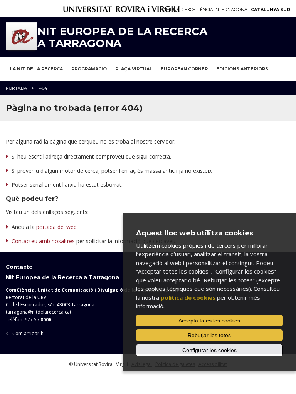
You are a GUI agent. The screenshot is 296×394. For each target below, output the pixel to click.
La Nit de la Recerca (36, 69)
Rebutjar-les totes (209, 335)
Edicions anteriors (242, 69)
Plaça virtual (133, 69)
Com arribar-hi (28, 333)
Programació (89, 69)
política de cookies (188, 297)
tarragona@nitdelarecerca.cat (38, 312)
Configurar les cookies (209, 350)
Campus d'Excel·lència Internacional (225, 10)
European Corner (184, 69)
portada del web (56, 226)
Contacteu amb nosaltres (43, 241)
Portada (16, 88)
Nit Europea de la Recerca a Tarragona (122, 37)
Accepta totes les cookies (209, 320)
